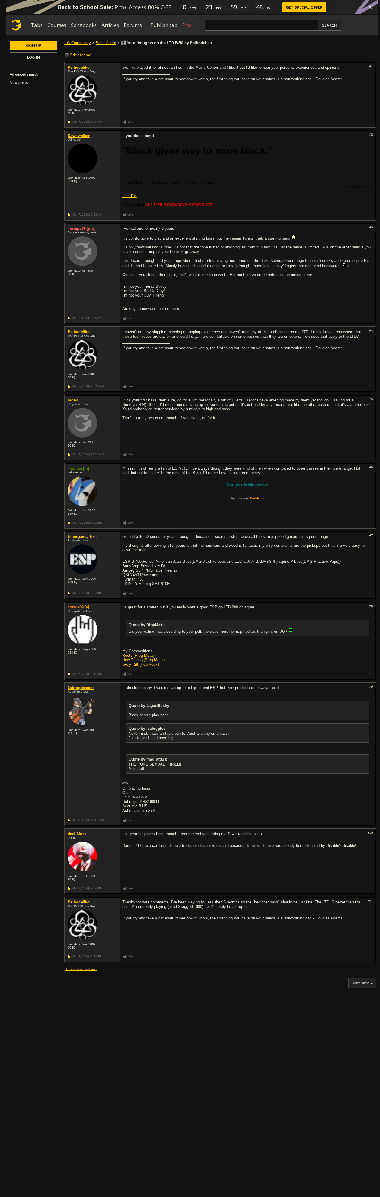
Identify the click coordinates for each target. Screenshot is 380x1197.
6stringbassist (81, 688)
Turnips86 (77, 228)
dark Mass (77, 834)
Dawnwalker (79, 135)
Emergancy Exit (82, 536)
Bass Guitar (106, 43)
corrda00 (76, 607)
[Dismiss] (370, 7)
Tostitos (75, 468)
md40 (73, 400)
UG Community (77, 43)
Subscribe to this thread (81, 969)
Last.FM (129, 196)
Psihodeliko (79, 67)
